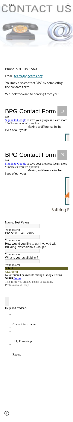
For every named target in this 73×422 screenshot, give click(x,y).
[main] (36, 74)
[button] (4, 5)
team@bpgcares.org (28, 76)
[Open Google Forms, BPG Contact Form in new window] (62, 111)
